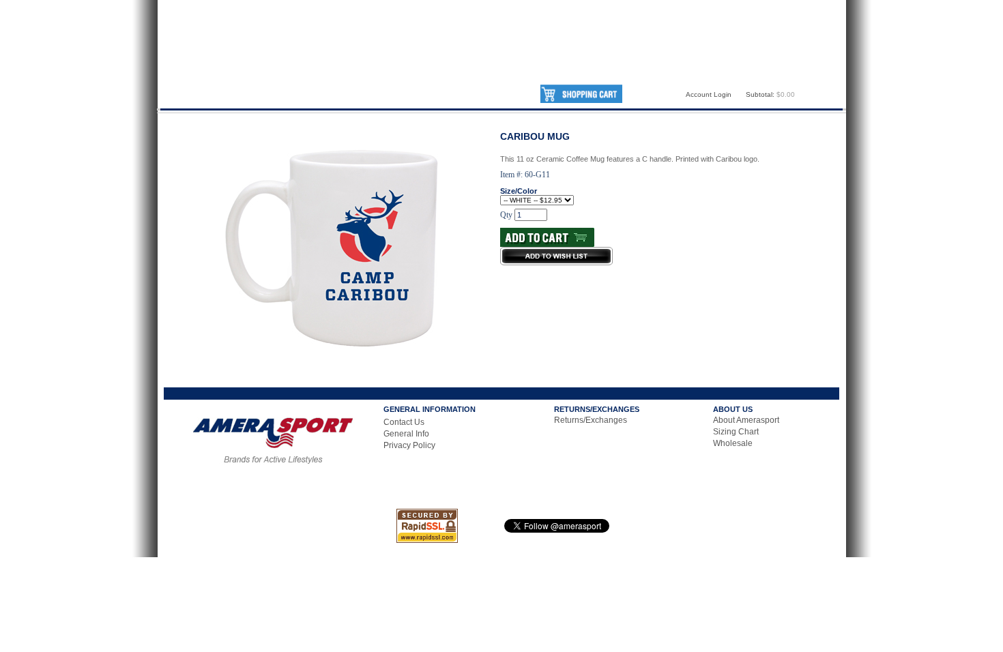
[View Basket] (581, 100)
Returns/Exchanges (590, 420)
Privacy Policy (409, 445)
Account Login (708, 94)
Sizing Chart (736, 431)
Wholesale (733, 443)
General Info (406, 434)
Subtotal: (760, 94)
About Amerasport (746, 420)
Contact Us (403, 422)
